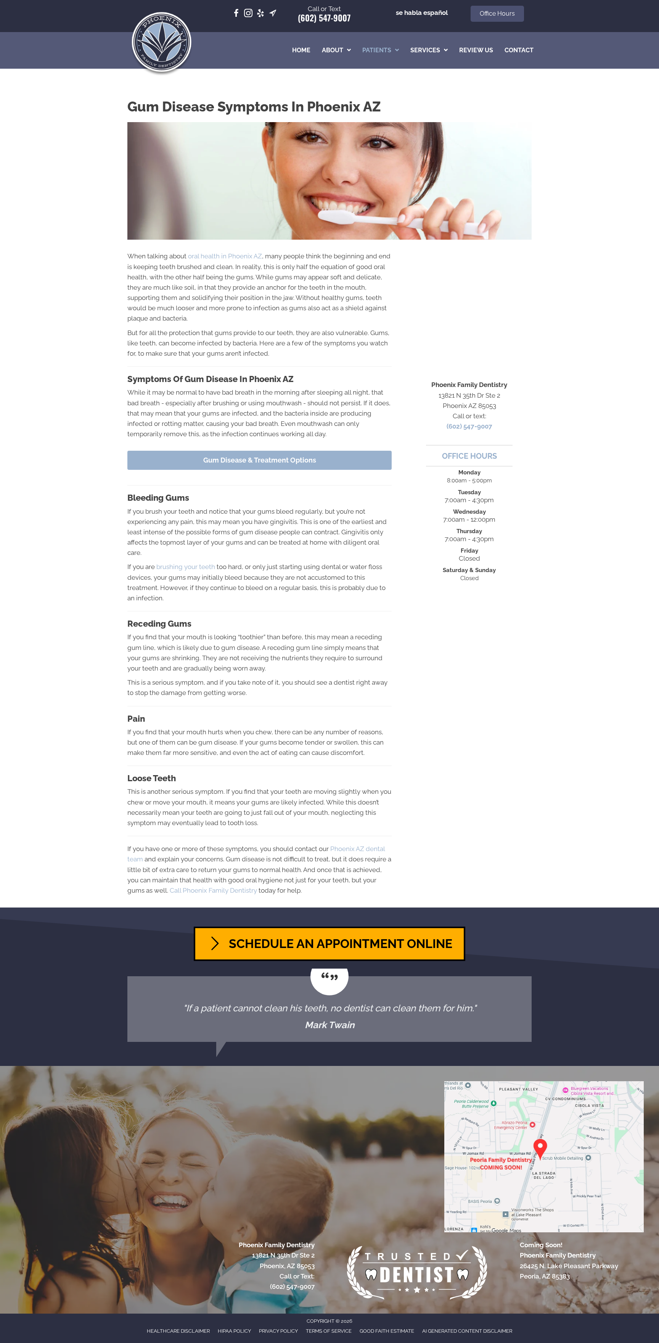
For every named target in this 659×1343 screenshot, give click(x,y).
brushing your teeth (185, 567)
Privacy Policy (278, 1331)
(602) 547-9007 (324, 17)
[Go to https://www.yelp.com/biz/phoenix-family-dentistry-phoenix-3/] (260, 14)
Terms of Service (329, 1331)
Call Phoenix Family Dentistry (213, 890)
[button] (497, 14)
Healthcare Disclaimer (178, 1331)
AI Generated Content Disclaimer (467, 1331)
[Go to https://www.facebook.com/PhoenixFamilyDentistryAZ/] (236, 14)
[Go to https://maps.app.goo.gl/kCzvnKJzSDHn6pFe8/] (272, 14)
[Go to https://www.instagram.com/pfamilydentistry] (248, 14)
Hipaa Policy (234, 1331)
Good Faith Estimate (387, 1331)
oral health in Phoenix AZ (225, 256)
